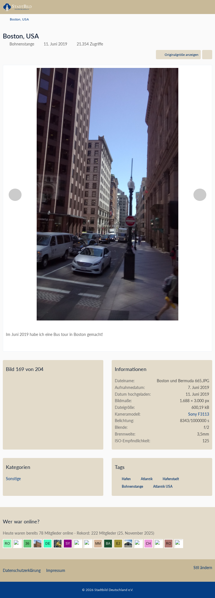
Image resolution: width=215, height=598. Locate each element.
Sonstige (13, 478)
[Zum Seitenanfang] (206, 590)
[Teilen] (207, 54)
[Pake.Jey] (90, 543)
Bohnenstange (132, 486)
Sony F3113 (198, 414)
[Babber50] (110, 543)
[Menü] (207, 7)
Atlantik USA (162, 486)
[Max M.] (100, 543)
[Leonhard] (80, 543)
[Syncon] (70, 543)
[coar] (130, 543)
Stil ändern (202, 567)
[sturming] (181, 543)
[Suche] (179, 7)
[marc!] (60, 543)
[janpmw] (39, 543)
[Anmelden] (193, 7)
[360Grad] (29, 543)
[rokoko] (170, 543)
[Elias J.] (120, 543)
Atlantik (147, 479)
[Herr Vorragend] (19, 543)
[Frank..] (140, 543)
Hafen (126, 479)
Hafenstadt (171, 479)
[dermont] (50, 543)
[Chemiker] (150, 543)
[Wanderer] (160, 543)
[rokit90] (9, 543)
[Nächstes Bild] (199, 195)
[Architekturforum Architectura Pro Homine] (17, 7)
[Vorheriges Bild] (15, 195)
